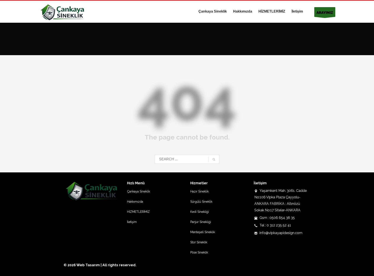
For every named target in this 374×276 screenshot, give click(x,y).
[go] (213, 159)
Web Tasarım (88, 265)
